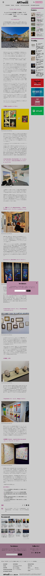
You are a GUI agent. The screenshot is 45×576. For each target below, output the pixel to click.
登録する (28, 290)
